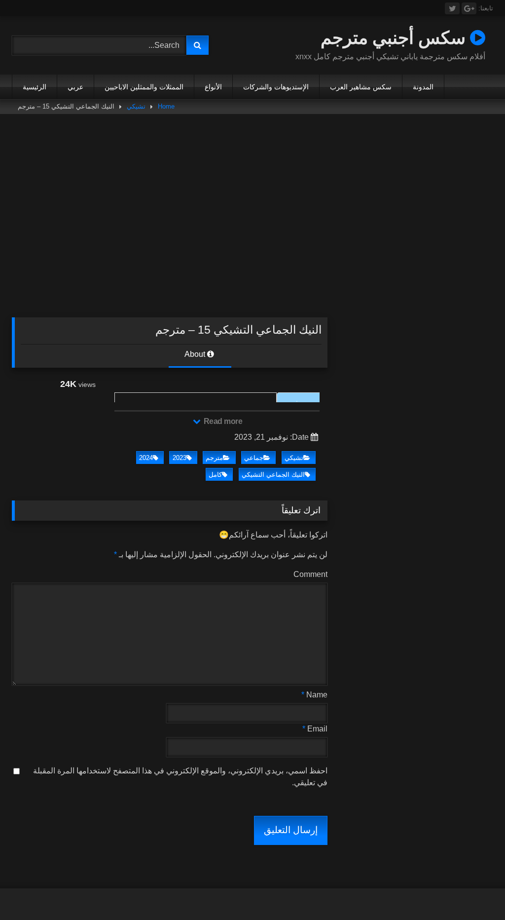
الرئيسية (34, 87)
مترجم (214, 457)
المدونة (423, 87)
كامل (215, 474)
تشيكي (136, 106)
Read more (222, 421)
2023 (179, 457)
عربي (75, 87)
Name (314, 694)
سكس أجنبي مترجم (395, 37)
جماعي (253, 457)
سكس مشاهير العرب (361, 87)
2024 (146, 457)
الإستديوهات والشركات (276, 87)
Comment (310, 574)
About (195, 354)
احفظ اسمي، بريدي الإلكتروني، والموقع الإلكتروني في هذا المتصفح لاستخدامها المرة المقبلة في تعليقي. (180, 777)
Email (314, 729)
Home (166, 106)
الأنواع (213, 87)
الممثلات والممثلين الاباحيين (144, 87)
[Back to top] (474, 890)
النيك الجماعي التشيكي (273, 474)
